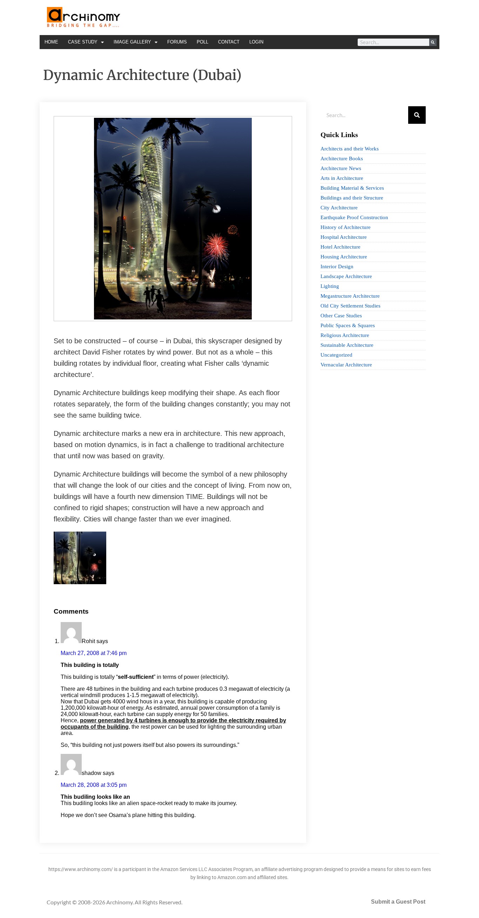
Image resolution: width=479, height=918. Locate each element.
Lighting (330, 286)
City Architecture (339, 207)
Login (256, 42)
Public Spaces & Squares (348, 325)
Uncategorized (336, 355)
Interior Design (337, 266)
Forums (177, 42)
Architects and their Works (350, 148)
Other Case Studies (341, 315)
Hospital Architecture (344, 237)
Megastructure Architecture (350, 296)
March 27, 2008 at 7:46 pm (94, 653)
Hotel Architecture (340, 247)
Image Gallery (132, 42)
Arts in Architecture (342, 178)
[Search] (433, 42)
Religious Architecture (345, 335)
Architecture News (341, 168)
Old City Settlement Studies (350, 306)
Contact (229, 42)
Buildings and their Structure (352, 198)
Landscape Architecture (346, 276)
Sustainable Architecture (347, 345)
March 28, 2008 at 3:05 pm (94, 785)
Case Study (82, 42)
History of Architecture (346, 227)
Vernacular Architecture (346, 364)
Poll (202, 42)
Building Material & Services (352, 188)
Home (51, 42)
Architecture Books (342, 158)
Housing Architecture (344, 256)
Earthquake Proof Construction (354, 217)
